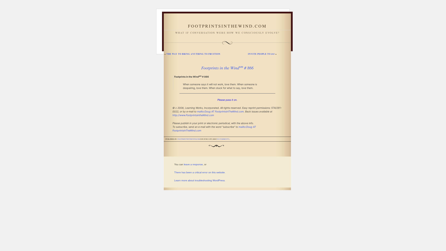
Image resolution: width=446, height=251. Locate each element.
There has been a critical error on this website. (199, 172)
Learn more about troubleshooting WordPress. (199, 180)
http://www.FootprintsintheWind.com (193, 115)
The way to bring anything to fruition (193, 53)
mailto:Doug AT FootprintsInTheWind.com (220, 111)
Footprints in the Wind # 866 (227, 67)
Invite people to (261, 53)
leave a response (193, 164)
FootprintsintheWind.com (227, 26)
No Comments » (223, 139)
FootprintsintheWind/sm (189, 139)
